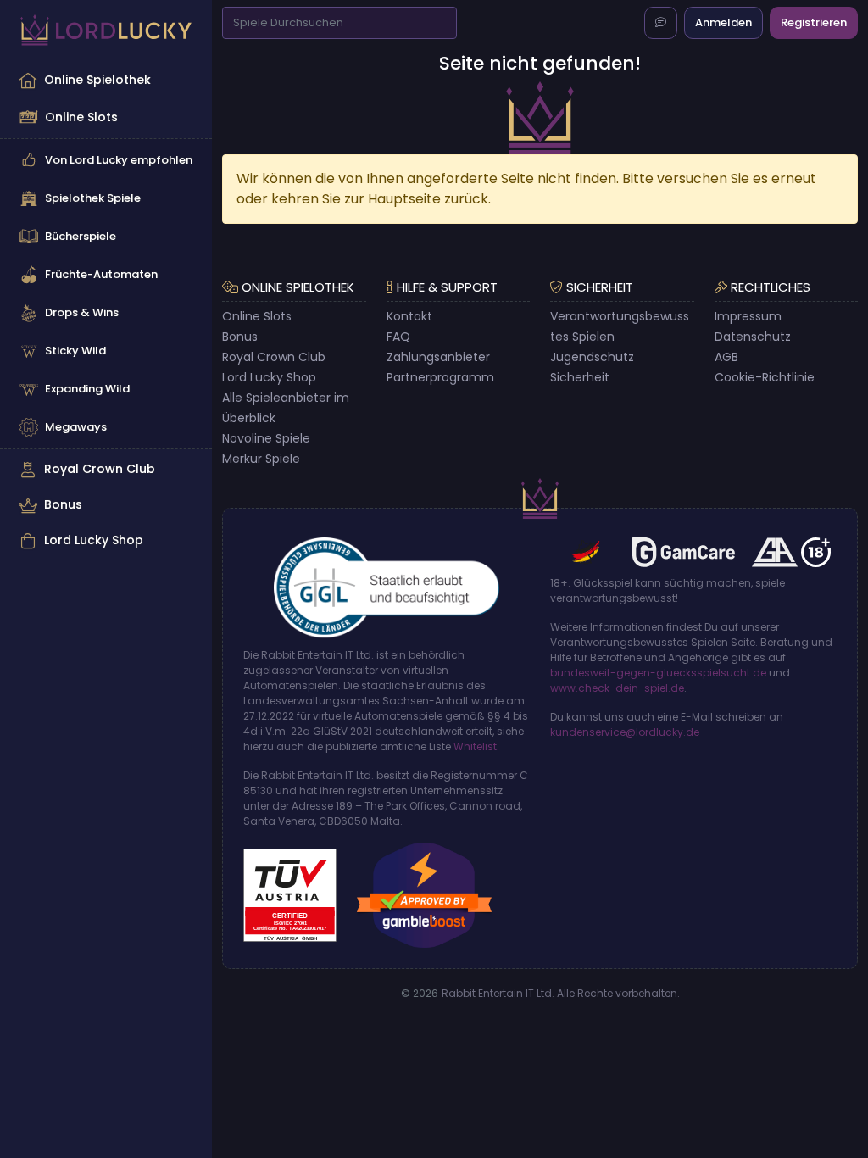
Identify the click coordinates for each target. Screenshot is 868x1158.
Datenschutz (753, 336)
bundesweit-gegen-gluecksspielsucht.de (658, 672)
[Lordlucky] (106, 30)
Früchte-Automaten (101, 274)
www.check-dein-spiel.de (617, 688)
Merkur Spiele (261, 458)
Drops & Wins (82, 312)
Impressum (748, 316)
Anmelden (723, 22)
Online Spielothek (97, 79)
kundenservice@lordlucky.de (624, 732)
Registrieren (814, 22)
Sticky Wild (75, 350)
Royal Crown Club (99, 468)
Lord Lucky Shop (93, 540)
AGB (726, 356)
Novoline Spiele (266, 438)
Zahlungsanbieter (438, 356)
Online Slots (81, 117)
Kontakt (409, 316)
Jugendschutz (592, 356)
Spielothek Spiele (93, 198)
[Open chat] (660, 23)
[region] (106, 310)
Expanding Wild (87, 389)
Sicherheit (579, 377)
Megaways (76, 427)
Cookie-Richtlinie (765, 377)
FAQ (398, 336)
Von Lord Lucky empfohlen (118, 160)
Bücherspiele (80, 236)
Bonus (63, 504)
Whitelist (475, 746)
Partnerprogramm (440, 377)
